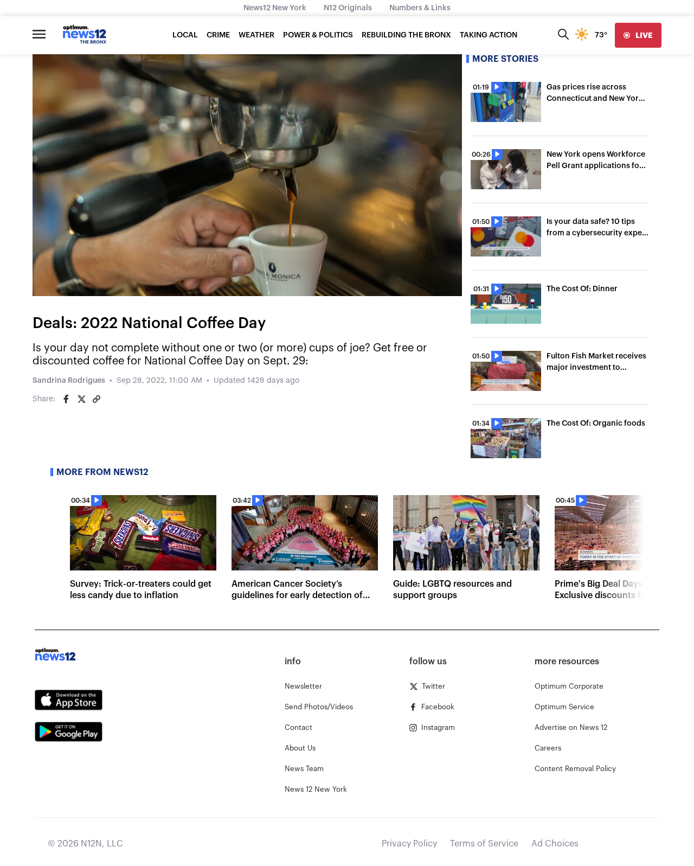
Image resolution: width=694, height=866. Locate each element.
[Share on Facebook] (66, 399)
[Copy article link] (96, 399)
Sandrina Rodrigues (69, 380)
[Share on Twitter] (81, 399)
